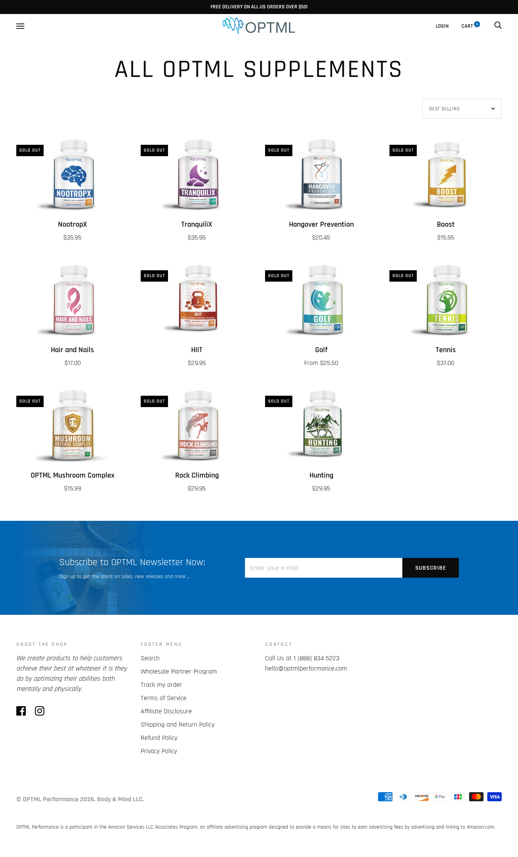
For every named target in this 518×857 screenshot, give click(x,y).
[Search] (498, 26)
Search (150, 658)
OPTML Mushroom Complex (73, 475)
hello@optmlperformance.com (306, 668)
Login (442, 26)
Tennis (446, 350)
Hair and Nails (72, 350)
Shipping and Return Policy (178, 724)
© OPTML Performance (47, 799)
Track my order (161, 684)
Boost (446, 224)
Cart (469, 26)
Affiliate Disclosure (166, 711)
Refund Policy (159, 737)
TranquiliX (196, 224)
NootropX (72, 224)
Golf (321, 350)
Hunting (321, 475)
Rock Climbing (197, 475)
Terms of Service (164, 698)
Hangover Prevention (321, 224)
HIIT (196, 350)
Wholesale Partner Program (179, 671)
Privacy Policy (159, 751)
